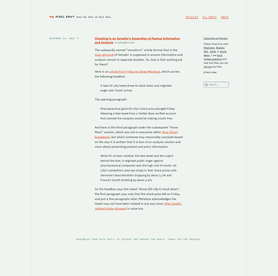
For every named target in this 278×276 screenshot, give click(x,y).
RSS (206, 51)
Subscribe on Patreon (215, 38)
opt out (208, 66)
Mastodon (209, 47)
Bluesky (220, 47)
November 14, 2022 (64, 38)
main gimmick (104, 55)
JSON (213, 51)
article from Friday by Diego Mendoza (134, 71)
